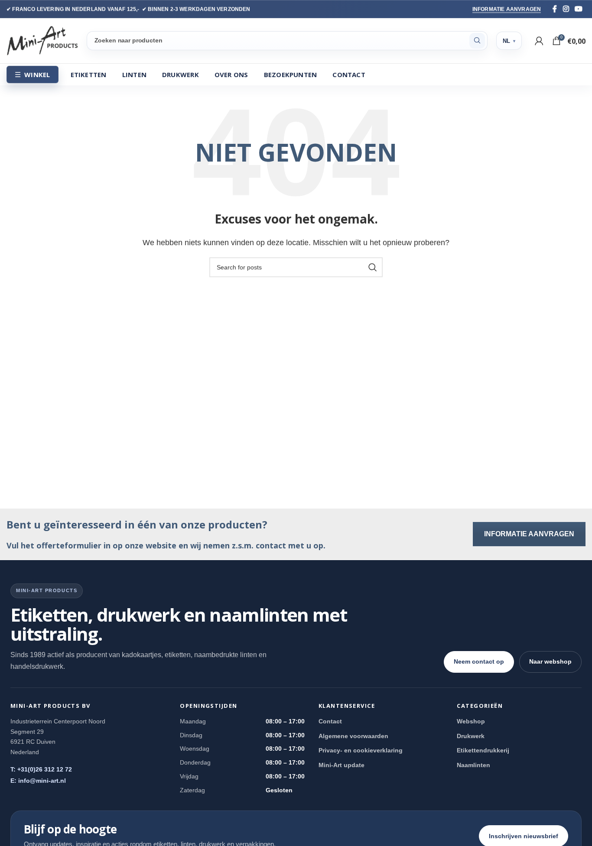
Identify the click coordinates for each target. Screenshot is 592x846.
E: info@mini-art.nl (38, 780)
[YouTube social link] (578, 9)
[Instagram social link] (566, 9)
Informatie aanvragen (506, 9)
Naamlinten (473, 765)
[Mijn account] (539, 40)
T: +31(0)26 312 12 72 (41, 769)
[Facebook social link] (555, 9)
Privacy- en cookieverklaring (361, 750)
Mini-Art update (341, 765)
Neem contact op (479, 661)
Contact (330, 721)
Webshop (471, 721)
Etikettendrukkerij (483, 750)
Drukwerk (471, 736)
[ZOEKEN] (477, 41)
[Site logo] (42, 40)
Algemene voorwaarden (353, 736)
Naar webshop (550, 661)
